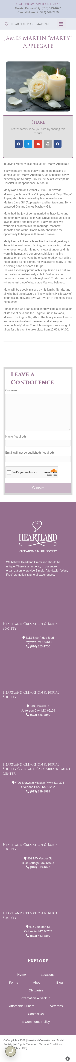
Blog (59, 982)
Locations (47, 974)
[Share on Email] (38, 144)
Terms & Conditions (50, 1044)
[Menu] (61, 23)
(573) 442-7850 (49, 12)
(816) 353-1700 (39, 646)
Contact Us (36, 1014)
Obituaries (36, 990)
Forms (13, 982)
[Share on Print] (48, 144)
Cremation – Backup (35, 998)
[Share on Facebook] (19, 144)
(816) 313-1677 (51, 8)
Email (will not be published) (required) (29, 452)
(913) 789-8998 (39, 791)
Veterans (56, 1006)
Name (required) (15, 436)
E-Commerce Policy (36, 1022)
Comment (11, 390)
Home (21, 974)
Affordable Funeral (22, 1006)
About (37, 982)
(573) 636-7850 (39, 715)
